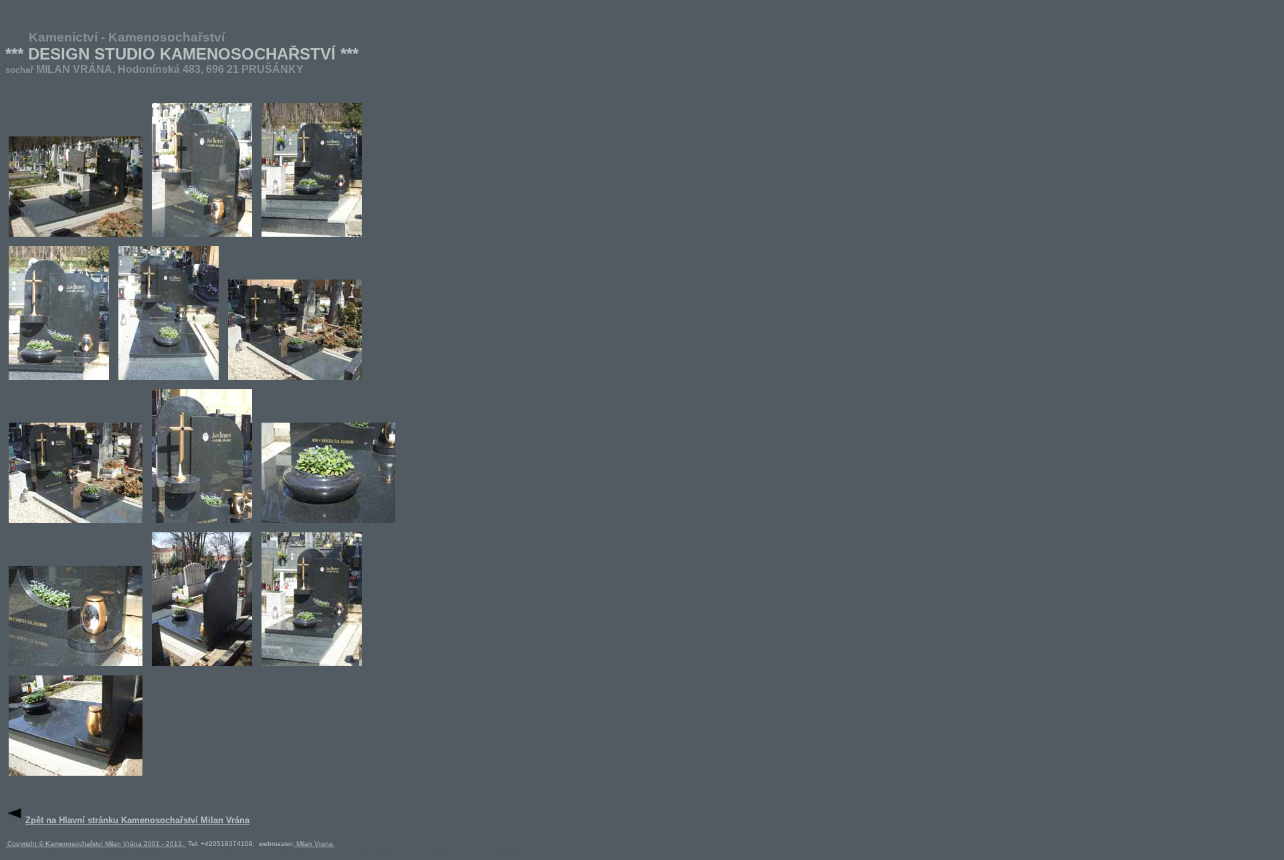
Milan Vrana (314, 843)
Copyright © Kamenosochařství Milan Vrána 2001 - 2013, (95, 843)
